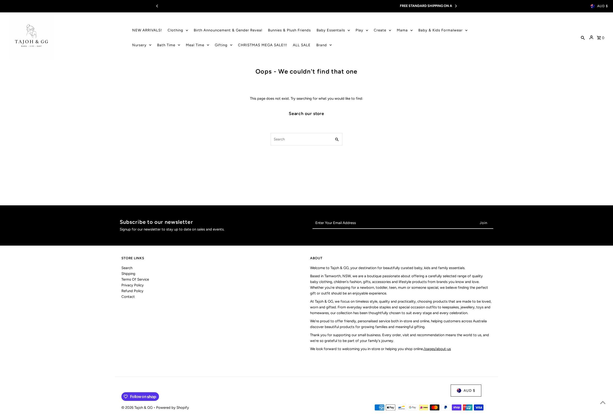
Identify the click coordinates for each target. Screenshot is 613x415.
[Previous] (157, 6)
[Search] (583, 37)
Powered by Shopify (172, 407)
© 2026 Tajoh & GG (137, 407)
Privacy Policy (132, 285)
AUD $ (602, 6)
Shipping (128, 273)
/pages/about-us (437, 349)
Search (126, 268)
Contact (128, 296)
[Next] (455, 6)
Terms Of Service (135, 279)
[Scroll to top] (602, 402)
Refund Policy (132, 291)
